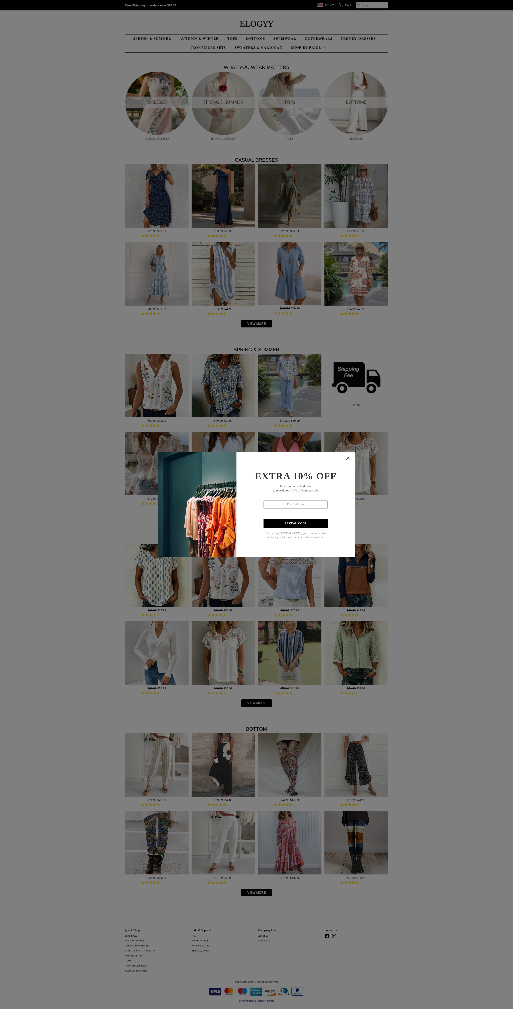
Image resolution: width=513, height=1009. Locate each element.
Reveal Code (296, 523)
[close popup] (347, 458)
